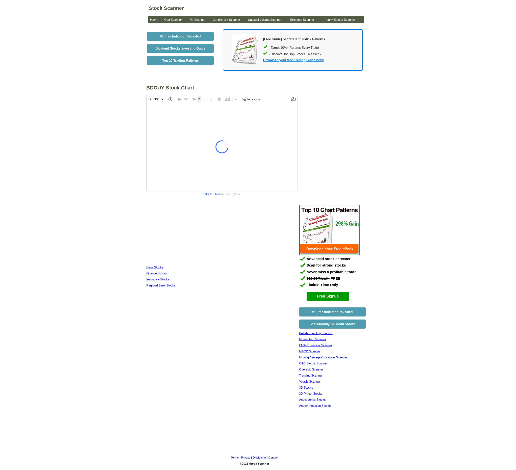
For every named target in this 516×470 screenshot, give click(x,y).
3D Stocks (306, 387)
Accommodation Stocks (315, 405)
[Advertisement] (180, 231)
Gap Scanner (173, 19)
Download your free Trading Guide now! (293, 60)
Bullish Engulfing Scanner (316, 333)
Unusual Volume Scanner (264, 19)
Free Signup (328, 296)
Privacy (245, 457)
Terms (235, 457)
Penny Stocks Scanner (340, 19)
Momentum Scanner (312, 339)
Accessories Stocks (312, 399)
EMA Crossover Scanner (315, 345)
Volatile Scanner (309, 381)
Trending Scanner (310, 375)
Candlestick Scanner (226, 19)
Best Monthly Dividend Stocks (332, 324)
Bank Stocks (154, 267)
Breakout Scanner (302, 19)
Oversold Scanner (311, 369)
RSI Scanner (196, 19)
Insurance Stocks (158, 279)
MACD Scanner (309, 351)
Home (154, 19)
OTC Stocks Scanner (313, 363)
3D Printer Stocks (310, 393)
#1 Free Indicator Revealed (180, 36)
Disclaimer (259, 457)
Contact (273, 457)
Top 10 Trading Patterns (180, 60)
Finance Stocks (156, 273)
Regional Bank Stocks (161, 285)
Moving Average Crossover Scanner (323, 357)
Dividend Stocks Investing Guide (180, 48)
